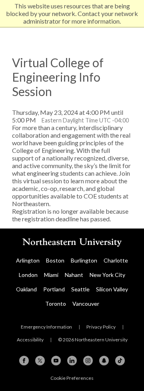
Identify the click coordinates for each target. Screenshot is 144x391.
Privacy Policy (101, 327)
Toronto (55, 303)
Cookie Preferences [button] (72, 378)
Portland (54, 289)
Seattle (80, 289)
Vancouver (85, 303)
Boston (55, 260)
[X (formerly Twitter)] (40, 360)
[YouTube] (56, 360)
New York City (107, 274)
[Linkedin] (72, 360)
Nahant (74, 274)
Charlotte (116, 260)
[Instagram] (88, 360)
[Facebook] (24, 360)
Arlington (28, 260)
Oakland (26, 289)
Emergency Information (46, 327)
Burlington (84, 260)
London (28, 274)
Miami (51, 274)
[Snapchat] (104, 360)
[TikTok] (120, 360)
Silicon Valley (112, 289)
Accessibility (30, 340)
